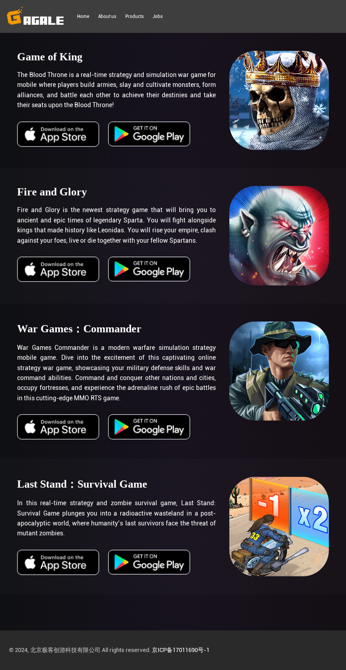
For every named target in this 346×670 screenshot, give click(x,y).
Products (134, 16)
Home (83, 16)
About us (107, 16)
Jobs (158, 16)
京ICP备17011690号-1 (180, 650)
